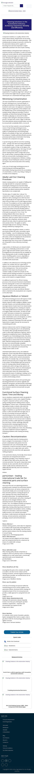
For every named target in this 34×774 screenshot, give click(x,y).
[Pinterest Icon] (6, 764)
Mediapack (5, 727)
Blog (4, 735)
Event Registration (7, 721)
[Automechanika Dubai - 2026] (17, 11)
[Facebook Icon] (2, 760)
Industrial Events (13, 650)
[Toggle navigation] (29, 6)
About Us (5, 740)
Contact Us (5, 742)
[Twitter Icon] (6, 761)
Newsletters (12, 645)
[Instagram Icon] (2, 764)
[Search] (21, 5)
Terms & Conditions (8, 748)
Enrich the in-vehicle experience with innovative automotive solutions (17, 673)
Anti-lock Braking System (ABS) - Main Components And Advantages (17, 706)
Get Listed (5, 725)
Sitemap (5, 746)
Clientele (5, 730)
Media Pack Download (13, 641)
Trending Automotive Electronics (17, 690)
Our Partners (6, 738)
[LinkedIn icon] (9, 760)
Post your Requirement (8, 719)
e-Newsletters (6, 732)
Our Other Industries (8, 750)
